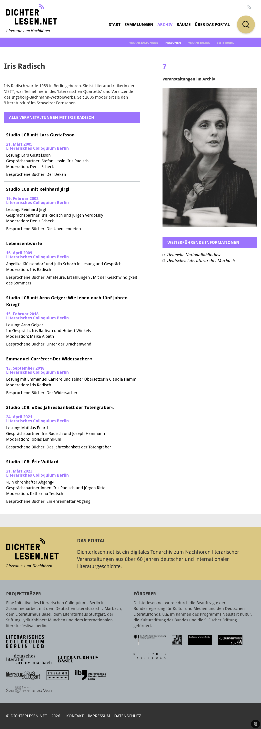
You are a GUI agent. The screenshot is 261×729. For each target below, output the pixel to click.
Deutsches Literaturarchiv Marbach (201, 260)
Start (115, 24)
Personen (173, 42)
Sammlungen (139, 24)
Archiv (165, 24)
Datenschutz (127, 716)
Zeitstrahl (225, 42)
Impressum (99, 716)
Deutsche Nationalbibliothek (193, 254)
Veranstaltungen (143, 42)
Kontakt (75, 716)
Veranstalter (199, 42)
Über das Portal (212, 24)
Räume (184, 24)
